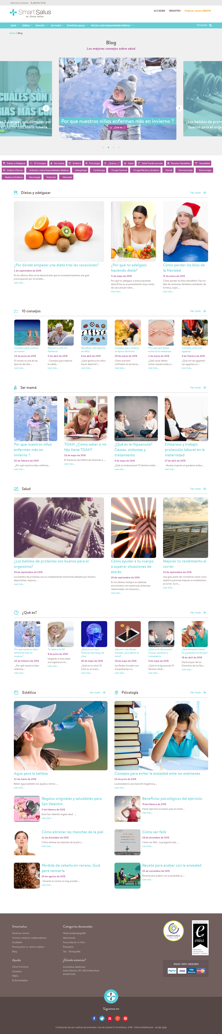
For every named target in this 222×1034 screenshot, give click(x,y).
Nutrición (40, 25)
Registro (175, 10)
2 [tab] (108, 147)
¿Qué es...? (115, 127)
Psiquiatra (68, 947)
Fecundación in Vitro (74, 942)
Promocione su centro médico (28, 947)
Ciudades (17, 942)
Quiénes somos (20, 933)
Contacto (17, 971)
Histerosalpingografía (74, 933)
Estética (26, 25)
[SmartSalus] (30, 15)
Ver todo (195, 193)
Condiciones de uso (65, 1027)
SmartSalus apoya (76, 25)
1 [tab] (103, 147)
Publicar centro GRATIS (198, 10)
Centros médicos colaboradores (29, 938)
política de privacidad (86, 1027)
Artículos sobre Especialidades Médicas (110, 25)
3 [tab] (113, 147)
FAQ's (15, 976)
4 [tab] (119, 147)
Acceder (159, 10)
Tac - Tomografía (71, 951)
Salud (13, 25)
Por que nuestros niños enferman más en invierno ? (113, 121)
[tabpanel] (113, 106)
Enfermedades (20, 980)
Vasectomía (69, 938)
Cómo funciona (20, 966)
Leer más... (19, 282)
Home (12, 33)
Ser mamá (56, 25)
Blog (14, 951)
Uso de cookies (105, 1027)
